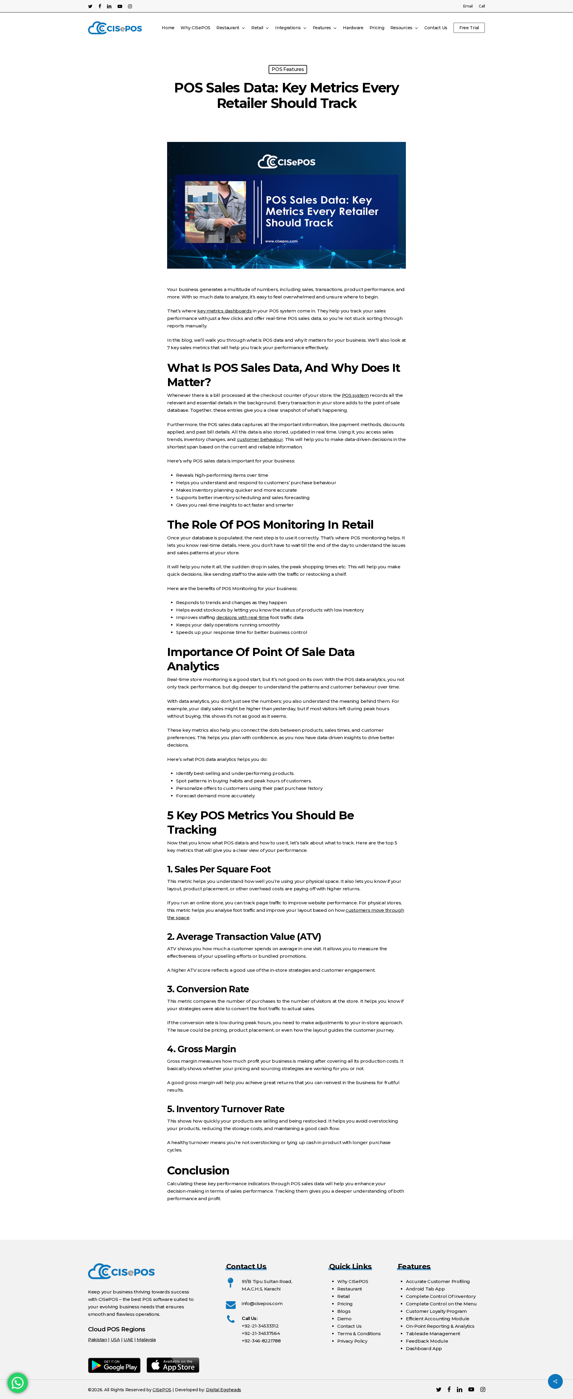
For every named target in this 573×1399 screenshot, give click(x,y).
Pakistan (97, 1339)
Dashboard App (424, 1348)
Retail (343, 1296)
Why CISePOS (352, 1281)
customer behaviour (260, 439)
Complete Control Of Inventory (440, 1296)
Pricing (345, 1304)
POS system (355, 395)
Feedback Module (427, 1341)
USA (115, 1339)
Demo (344, 1318)
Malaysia (146, 1339)
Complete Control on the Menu (441, 1304)
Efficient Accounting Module (437, 1318)
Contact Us (349, 1326)
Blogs (344, 1311)
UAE (128, 1339)
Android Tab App (425, 1289)
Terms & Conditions (359, 1333)
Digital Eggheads (223, 1389)
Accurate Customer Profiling (438, 1281)
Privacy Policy (352, 1341)
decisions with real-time (242, 617)
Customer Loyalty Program (436, 1311)
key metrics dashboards (224, 311)
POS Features (288, 69)
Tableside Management (433, 1333)
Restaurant (349, 1289)
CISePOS (162, 1389)
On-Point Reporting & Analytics (440, 1326)
